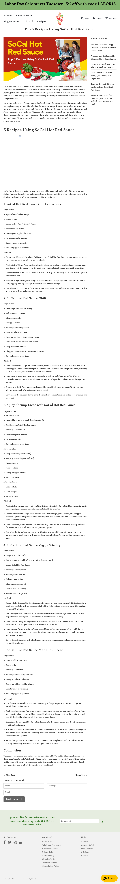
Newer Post (80, 775)
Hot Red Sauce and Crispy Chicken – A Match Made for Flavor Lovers (103, 48)
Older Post (10, 775)
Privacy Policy (48, 852)
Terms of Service (49, 863)
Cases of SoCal (24, 15)
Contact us (47, 842)
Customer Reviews (50, 849)
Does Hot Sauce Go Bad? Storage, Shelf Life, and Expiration (101, 76)
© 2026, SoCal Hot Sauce (11, 879)
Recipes (41, 21)
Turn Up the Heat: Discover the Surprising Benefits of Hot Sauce (102, 87)
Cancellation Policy (50, 866)
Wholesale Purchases (51, 845)
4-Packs (8, 15)
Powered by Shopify (30, 879)
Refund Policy (48, 856)
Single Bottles (11, 21)
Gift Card (28, 21)
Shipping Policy (49, 859)
